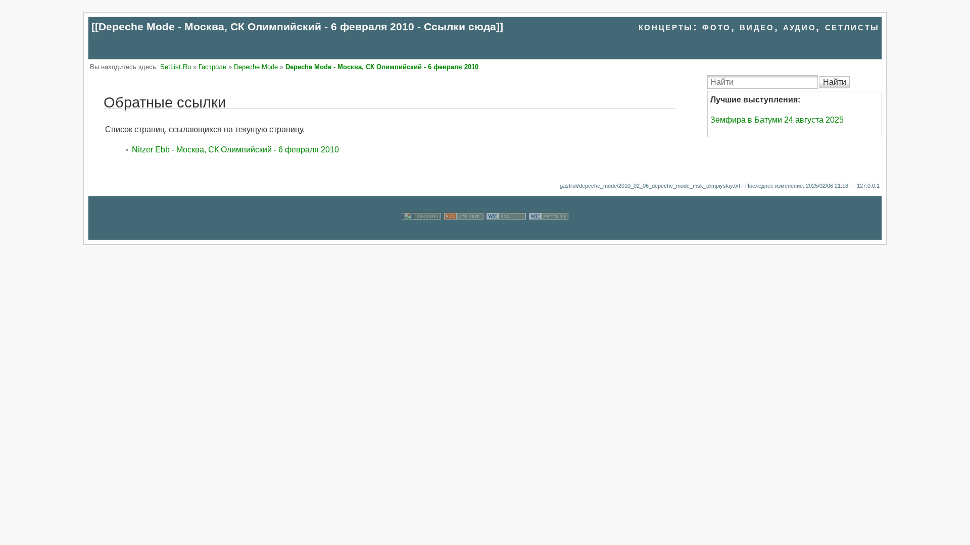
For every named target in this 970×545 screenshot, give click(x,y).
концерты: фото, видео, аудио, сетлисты (759, 26)
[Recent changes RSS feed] (464, 233)
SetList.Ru (175, 67)
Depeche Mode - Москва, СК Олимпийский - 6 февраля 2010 (381, 67)
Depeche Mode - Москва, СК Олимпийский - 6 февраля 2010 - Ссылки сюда (297, 26)
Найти (834, 82)
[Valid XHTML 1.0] (548, 233)
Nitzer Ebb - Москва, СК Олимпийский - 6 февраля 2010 (235, 149)
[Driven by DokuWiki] (421, 233)
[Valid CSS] (506, 233)
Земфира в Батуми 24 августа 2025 (777, 120)
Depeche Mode (256, 67)
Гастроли (212, 67)
